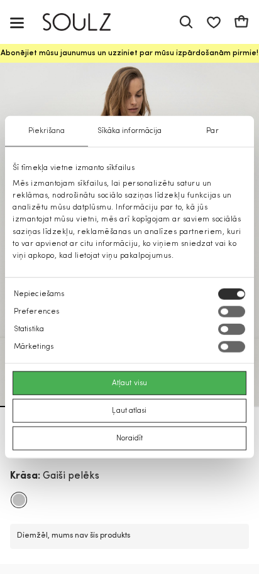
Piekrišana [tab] (46, 130)
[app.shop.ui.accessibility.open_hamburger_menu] (17, 22)
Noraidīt (129, 438)
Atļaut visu (129, 383)
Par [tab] (212, 130)
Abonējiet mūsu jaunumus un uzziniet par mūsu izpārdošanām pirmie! (129, 53)
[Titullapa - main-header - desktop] (86, 22)
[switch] (231, 311)
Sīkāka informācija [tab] (129, 130)
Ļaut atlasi (129, 411)
